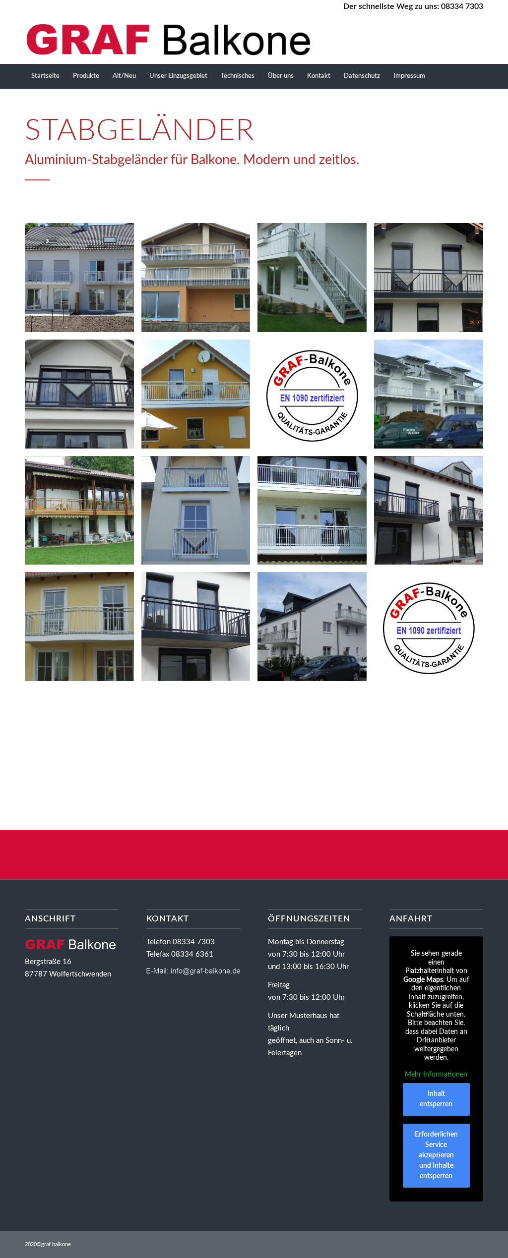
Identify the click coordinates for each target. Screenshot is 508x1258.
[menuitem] (45, 76)
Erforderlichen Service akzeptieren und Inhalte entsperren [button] (436, 1155)
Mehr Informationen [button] (436, 1074)
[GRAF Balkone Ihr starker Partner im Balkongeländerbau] (172, 39)
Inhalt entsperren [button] (436, 1099)
